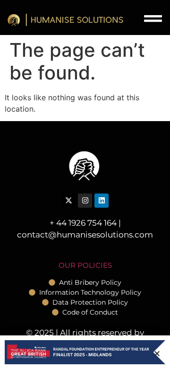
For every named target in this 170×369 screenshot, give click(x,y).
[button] (157, 353)
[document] (85, 184)
